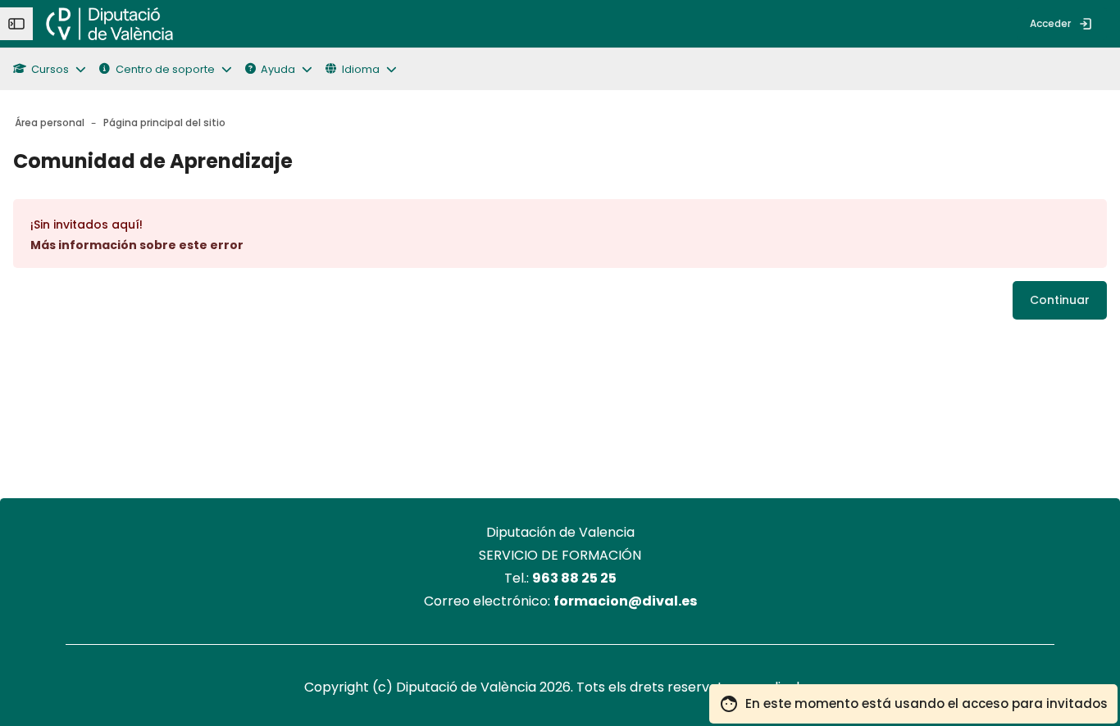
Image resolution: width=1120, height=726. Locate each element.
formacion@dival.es (625, 601)
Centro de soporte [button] (165, 69)
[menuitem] (199, 23)
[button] (56, 69)
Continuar (1060, 300)
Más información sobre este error (137, 245)
